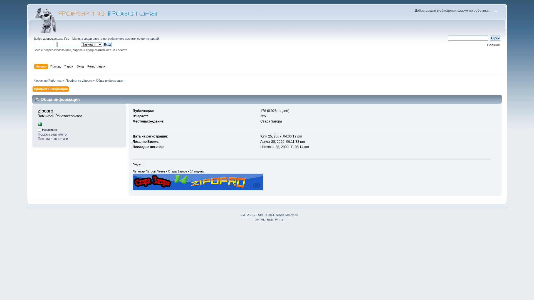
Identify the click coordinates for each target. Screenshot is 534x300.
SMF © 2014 (266, 214)
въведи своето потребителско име (105, 38)
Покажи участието (52, 134)
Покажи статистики (53, 139)
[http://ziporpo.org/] (40, 125)
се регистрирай (148, 38)
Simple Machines (287, 214)
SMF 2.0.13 (248, 214)
